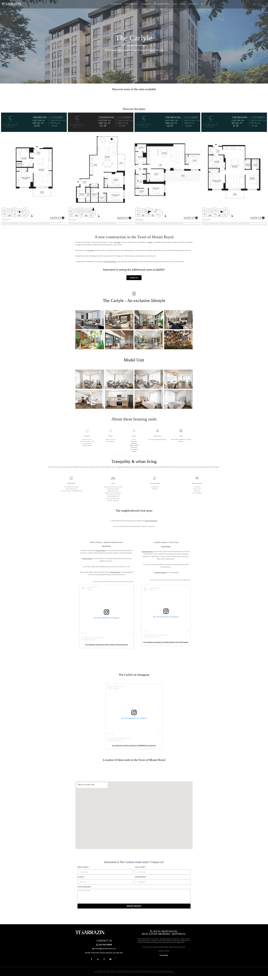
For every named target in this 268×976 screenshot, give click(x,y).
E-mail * (81, 877)
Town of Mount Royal (110, 261)
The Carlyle (117, 242)
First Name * (83, 867)
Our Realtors (116, 4)
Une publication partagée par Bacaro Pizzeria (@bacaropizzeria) (106, 644)
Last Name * (140, 867)
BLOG (175, 4)
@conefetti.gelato (166, 546)
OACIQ (161, 951)
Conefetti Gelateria (147, 551)
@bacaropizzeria (106, 546)
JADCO (150, 242)
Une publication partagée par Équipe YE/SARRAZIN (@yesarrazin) (134, 745)
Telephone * (141, 877)
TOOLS (182, 4)
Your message (84, 887)
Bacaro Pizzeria (101, 550)
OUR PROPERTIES (131, 4)
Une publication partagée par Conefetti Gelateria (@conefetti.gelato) (166, 642)
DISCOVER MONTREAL (162, 4)
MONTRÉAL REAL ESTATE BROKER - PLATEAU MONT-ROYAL (113, 971)
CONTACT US (193, 4)
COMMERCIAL (146, 4)
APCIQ (167, 951)
